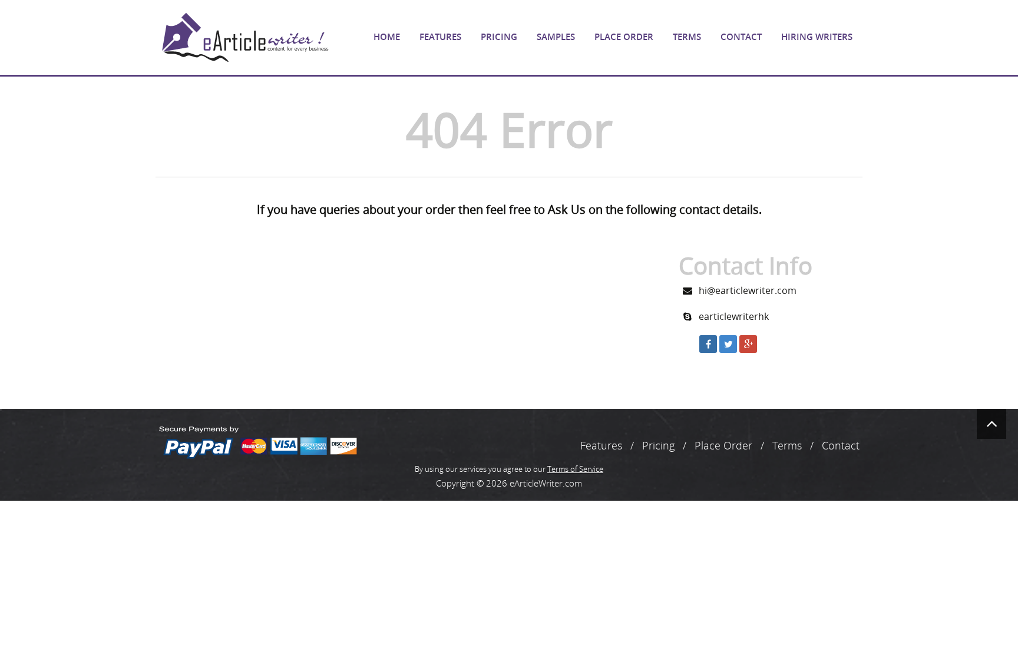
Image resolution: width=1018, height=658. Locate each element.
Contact (741, 37)
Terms (687, 37)
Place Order (623, 37)
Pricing (499, 37)
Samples (556, 37)
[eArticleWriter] (244, 37)
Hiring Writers (816, 37)
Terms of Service (575, 469)
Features (440, 37)
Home (387, 37)
